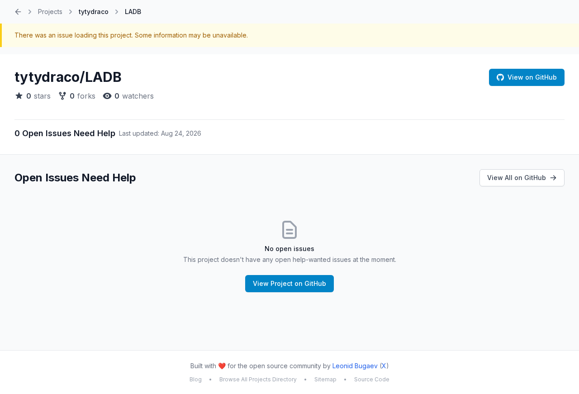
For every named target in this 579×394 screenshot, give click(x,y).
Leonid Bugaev (355, 366)
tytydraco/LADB (68, 77)
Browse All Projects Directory (258, 379)
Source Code (371, 379)
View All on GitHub (516, 177)
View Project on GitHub (289, 283)
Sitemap (325, 379)
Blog (196, 379)
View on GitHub (532, 77)
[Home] (18, 11)
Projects (50, 11)
